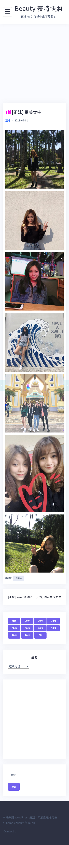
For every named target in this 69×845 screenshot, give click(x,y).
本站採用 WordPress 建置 (19, 817)
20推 (14, 635)
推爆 (14, 620)
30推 (53, 628)
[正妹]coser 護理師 (20, 597)
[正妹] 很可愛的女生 (48, 597)
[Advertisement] (34, 63)
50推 (27, 628)
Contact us (11, 831)
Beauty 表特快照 (38, 8)
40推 (40, 628)
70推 (53, 620)
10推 (27, 635)
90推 (27, 620)
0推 (40, 635)
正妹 (7, 120)
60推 (14, 628)
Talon (31, 823)
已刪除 (19, 578)
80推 (40, 620)
